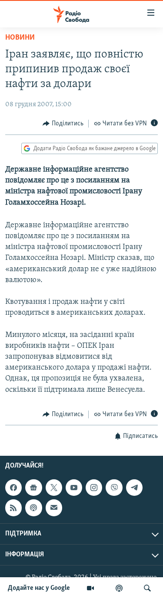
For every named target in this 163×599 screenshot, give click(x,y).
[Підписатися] (54, 508)
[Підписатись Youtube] (74, 487)
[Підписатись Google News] (33, 487)
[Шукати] (147, 588)
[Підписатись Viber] (114, 487)
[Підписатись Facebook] (13, 487)
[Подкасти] (119, 588)
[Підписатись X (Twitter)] (54, 487)
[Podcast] (33, 508)
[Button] (63, 123)
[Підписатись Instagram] (94, 487)
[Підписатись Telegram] (134, 487)
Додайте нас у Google (39, 588)
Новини (20, 38)
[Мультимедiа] (90, 588)
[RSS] (13, 508)
